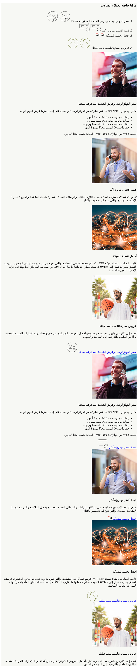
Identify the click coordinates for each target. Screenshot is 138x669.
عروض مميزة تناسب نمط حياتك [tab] (110, 47)
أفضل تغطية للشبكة (124, 518)
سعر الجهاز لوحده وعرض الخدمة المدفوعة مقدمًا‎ (107, 351)
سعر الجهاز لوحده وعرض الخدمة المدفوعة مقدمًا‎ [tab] (100, 21)
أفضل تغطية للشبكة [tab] (117, 35)
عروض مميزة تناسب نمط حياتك (117, 600)
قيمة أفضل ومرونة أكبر (122, 447)
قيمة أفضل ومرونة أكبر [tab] (115, 30)
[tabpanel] (69, 93)
